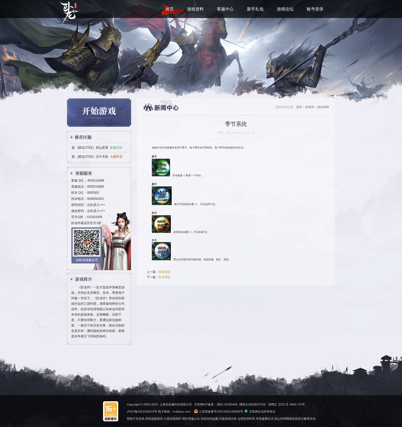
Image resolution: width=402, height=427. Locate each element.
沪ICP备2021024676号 (142, 411)
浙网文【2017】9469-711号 (286, 404)
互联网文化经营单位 (262, 411)
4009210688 (95, 180)
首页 (299, 107)
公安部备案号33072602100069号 (221, 411)
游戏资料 (323, 107)
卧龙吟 (309, 107)
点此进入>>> (96, 204)
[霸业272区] (99, 156)
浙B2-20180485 (227, 404)
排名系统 (164, 271)
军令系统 (164, 277)
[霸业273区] (99, 147)
